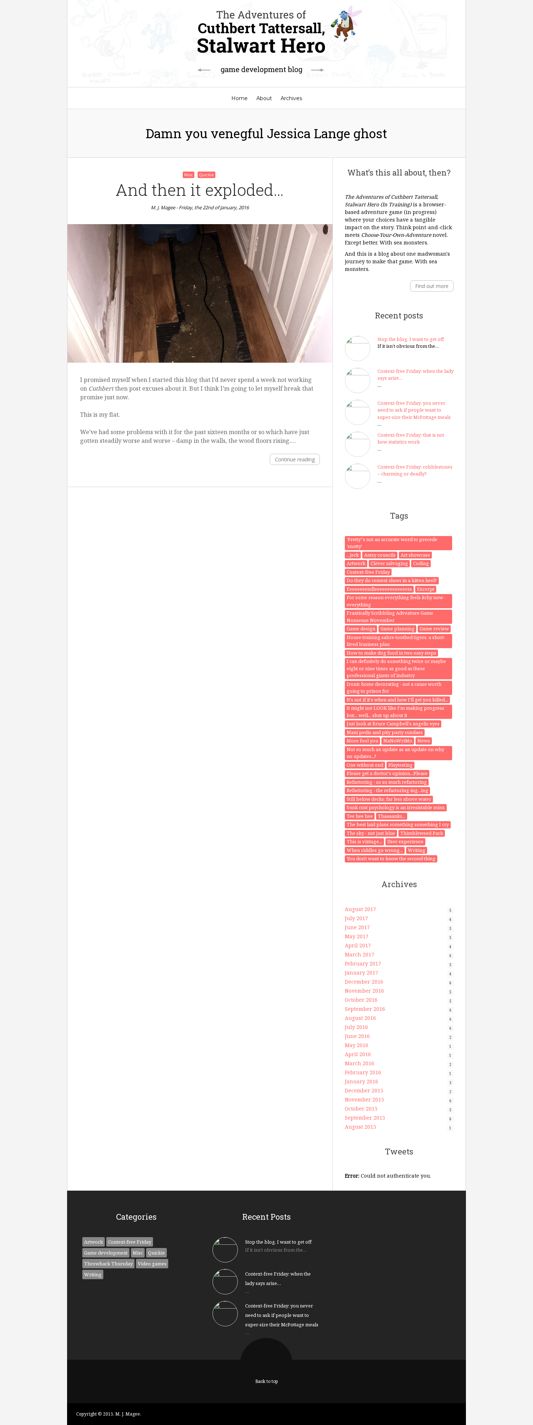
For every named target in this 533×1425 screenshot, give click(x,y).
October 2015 (361, 1108)
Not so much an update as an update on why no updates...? (395, 753)
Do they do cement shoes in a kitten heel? (392, 580)
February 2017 (363, 963)
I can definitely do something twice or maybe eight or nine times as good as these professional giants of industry (396, 668)
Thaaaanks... (391, 816)
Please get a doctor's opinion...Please (387, 773)
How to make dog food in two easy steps (391, 653)
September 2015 (365, 1117)
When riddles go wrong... (375, 850)
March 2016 (359, 1063)
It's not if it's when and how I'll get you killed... (397, 699)
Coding (421, 563)
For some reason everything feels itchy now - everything (396, 601)
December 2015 (364, 1090)
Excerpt (425, 589)
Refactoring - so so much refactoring (387, 782)
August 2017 (360, 909)
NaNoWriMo (397, 740)
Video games (152, 1263)
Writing (416, 850)
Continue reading (295, 459)
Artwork (356, 563)
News (423, 740)
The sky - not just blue (371, 833)
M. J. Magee (163, 207)
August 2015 (360, 1126)
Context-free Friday (368, 572)
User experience (405, 841)
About (264, 98)
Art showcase (415, 555)
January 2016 (361, 1081)
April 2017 (358, 945)
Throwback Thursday (108, 1263)
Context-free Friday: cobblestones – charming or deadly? (415, 470)
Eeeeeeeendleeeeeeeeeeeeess (379, 589)
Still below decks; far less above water (389, 799)
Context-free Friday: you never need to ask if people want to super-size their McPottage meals (414, 410)
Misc (188, 174)
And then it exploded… (200, 189)
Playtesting (400, 765)
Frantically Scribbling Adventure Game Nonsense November (390, 616)
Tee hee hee (360, 816)
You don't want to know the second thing (391, 858)
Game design (361, 628)
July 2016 (356, 1027)
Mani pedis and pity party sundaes (385, 732)
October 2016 (361, 999)
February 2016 (363, 1072)
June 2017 (357, 927)
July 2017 (356, 918)
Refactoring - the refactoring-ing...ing (387, 790)
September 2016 (365, 1008)
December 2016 (364, 981)
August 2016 (360, 1017)
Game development (106, 1252)
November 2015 (364, 1099)
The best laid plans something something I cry (398, 824)
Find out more (432, 286)
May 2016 (356, 1045)
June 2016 (357, 1036)
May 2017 (356, 936)
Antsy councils (380, 555)
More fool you (362, 740)
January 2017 (361, 972)
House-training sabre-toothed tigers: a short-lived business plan (396, 641)
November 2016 (364, 990)
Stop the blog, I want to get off (410, 339)
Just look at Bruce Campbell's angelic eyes (393, 723)
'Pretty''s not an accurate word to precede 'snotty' (392, 543)
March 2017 (359, 954)
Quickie (206, 174)
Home (239, 98)
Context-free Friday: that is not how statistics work (410, 438)
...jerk (353, 555)
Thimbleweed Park (421, 833)
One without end (365, 765)
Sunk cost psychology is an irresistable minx (396, 807)
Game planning (397, 628)
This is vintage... (364, 841)
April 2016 (358, 1054)
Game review (434, 628)
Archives (291, 98)
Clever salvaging (389, 563)
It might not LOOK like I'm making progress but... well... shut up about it (395, 711)
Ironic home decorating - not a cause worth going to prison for (394, 688)
